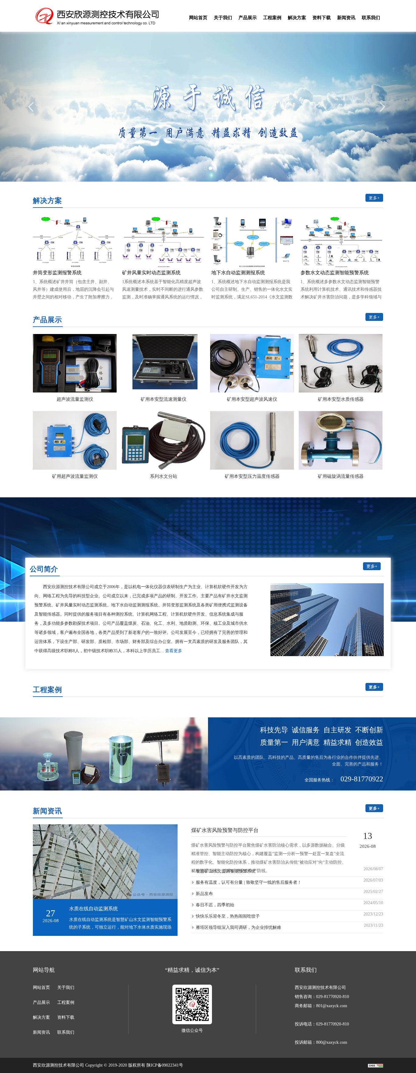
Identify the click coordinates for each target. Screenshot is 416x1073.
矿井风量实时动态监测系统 (151, 272)
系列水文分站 (163, 476)
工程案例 (272, 17)
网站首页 (198, 17)
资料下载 (321, 17)
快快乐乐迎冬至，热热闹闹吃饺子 (228, 916)
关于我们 (223, 17)
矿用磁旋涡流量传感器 (341, 476)
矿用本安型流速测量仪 (163, 399)
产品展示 (247, 17)
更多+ (374, 198)
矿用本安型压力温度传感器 (252, 476)
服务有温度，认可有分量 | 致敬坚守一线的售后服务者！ (248, 882)
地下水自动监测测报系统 (238, 272)
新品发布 (204, 893)
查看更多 (173, 650)
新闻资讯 (346, 17)
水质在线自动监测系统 (93, 908)
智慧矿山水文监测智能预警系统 (226, 871)
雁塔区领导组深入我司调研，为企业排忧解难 (238, 927)
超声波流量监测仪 (75, 399)
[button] (31, 105)
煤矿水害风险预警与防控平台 (225, 830)
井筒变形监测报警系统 (57, 272)
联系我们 (371, 17)
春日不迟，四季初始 (215, 905)
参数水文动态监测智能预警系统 (335, 272)
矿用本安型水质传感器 (341, 399)
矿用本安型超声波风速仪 (252, 399)
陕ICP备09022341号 (164, 1065)
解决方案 (297, 17)
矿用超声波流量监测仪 (75, 476)
